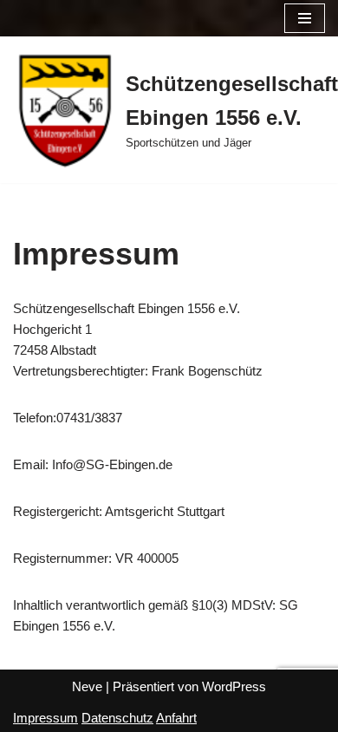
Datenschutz (117, 717)
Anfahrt (176, 717)
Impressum (45, 717)
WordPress (234, 686)
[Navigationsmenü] (304, 18)
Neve (87, 686)
